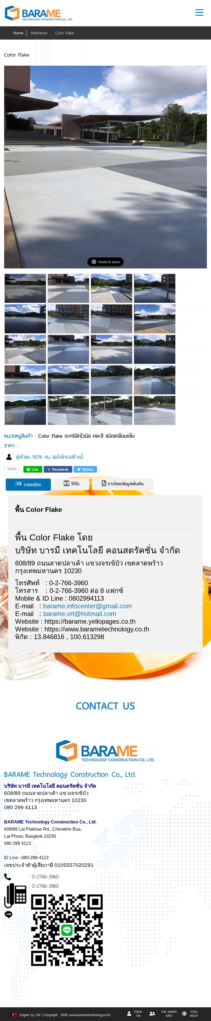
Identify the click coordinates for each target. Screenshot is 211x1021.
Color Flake (64, 33)
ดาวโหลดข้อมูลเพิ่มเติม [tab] (125, 483)
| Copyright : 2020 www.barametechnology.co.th (76, 1015)
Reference (39, 33)
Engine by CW (29, 1015)
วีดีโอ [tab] (74, 483)
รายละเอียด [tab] (31, 484)
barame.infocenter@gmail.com (87, 606)
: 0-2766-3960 (44, 876)
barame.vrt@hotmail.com (79, 613)
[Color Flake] (25, 291)
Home (18, 33)
